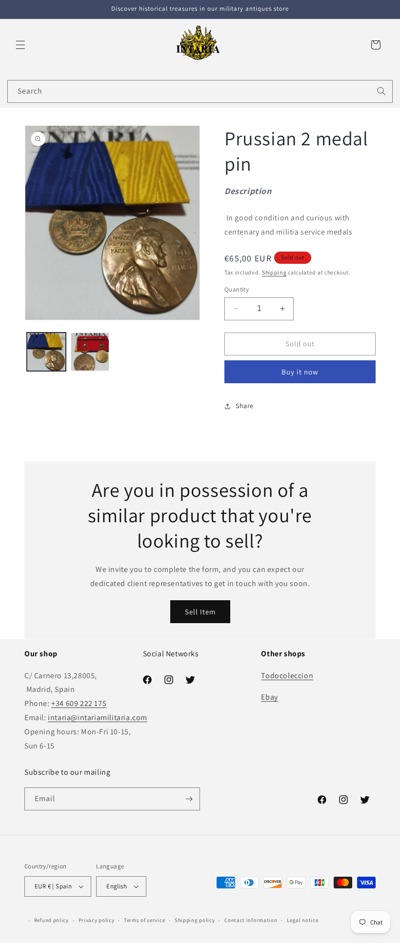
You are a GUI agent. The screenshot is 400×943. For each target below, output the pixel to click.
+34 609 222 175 (78, 703)
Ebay (269, 697)
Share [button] (245, 405)
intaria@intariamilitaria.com (97, 717)
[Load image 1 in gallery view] (46, 352)
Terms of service (144, 920)
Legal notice (302, 920)
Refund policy (51, 920)
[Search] (381, 91)
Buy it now (300, 371)
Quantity (236, 289)
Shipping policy (195, 920)
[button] (20, 45)
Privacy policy (97, 920)
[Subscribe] (189, 798)
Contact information (250, 920)
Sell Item (200, 611)
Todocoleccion (287, 675)
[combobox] (200, 91)
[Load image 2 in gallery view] (90, 352)
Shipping (274, 272)
